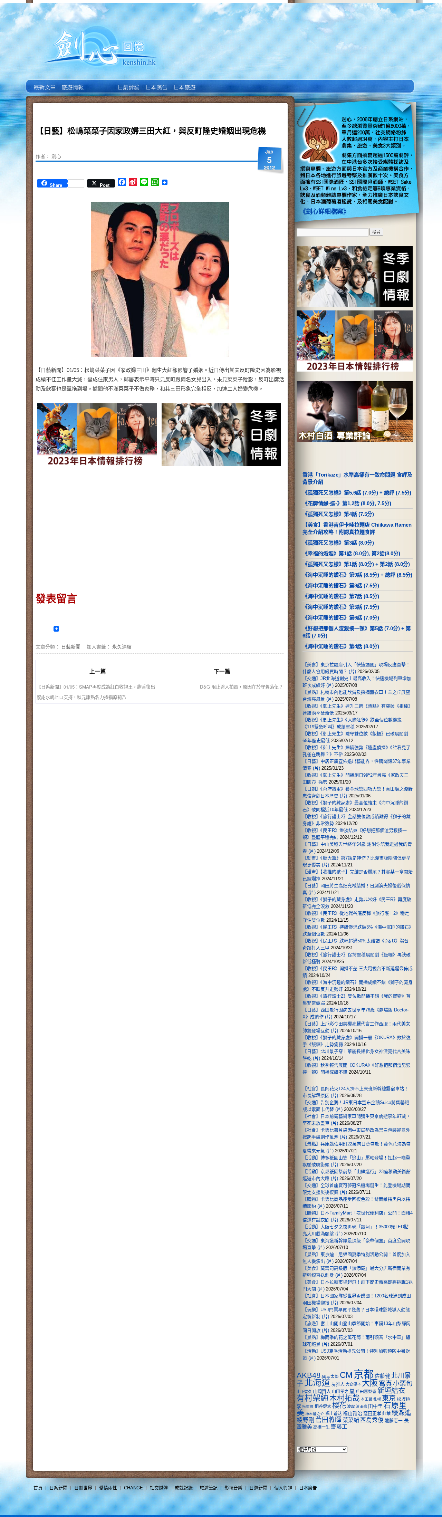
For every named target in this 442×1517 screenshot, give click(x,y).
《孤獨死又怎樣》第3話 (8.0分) (338, 543)
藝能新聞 (72, 82)
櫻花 (339, 1405)
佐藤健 (382, 1376)
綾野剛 (305, 1420)
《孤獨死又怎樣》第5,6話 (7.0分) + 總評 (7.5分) (356, 493)
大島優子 (353, 1384)
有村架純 (312, 1397)
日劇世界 (128, 82)
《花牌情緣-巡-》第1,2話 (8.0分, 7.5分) (346, 503)
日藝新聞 (70, 646)
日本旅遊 (184, 82)
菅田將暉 (328, 1419)
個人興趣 (283, 1487)
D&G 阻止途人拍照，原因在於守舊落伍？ (241, 686)
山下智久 (304, 1392)
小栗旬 (403, 1383)
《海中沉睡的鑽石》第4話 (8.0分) (340, 646)
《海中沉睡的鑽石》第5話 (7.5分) (340, 607)
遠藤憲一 (394, 1420)
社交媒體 (159, 1487)
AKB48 (308, 1375)
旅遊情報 (100, 82)
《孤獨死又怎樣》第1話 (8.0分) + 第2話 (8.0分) (356, 564)
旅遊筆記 (209, 1487)
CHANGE (133, 1487)
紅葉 (386, 1413)
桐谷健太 (323, 1406)
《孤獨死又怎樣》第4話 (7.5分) (338, 514)
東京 (389, 1398)
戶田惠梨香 (366, 1391)
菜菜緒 (351, 1420)
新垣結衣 (391, 1390)
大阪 (370, 1383)
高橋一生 (321, 1427)
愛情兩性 (108, 1487)
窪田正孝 (372, 1413)
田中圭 (375, 1406)
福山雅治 (352, 1413)
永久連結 (122, 646)
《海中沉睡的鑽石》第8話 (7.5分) (340, 585)
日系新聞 (58, 1487)
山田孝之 (340, 1391)
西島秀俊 (372, 1420)
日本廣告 (156, 82)
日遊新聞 (258, 1487)
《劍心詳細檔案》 (324, 211)
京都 (364, 1374)
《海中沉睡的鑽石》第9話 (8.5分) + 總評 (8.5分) (357, 575)
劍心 (56, 156)
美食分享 (212, 82)
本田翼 (366, 1399)
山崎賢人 (322, 1391)
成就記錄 (184, 1487)
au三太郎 (330, 1376)
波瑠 (351, 1406)
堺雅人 (338, 1384)
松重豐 (308, 1406)
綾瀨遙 (401, 1413)
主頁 (44, 82)
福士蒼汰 (333, 1413)
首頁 (37, 1487)
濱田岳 (361, 1406)
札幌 (377, 1399)
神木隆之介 (314, 1414)
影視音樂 (233, 1487)
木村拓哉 (344, 1398)
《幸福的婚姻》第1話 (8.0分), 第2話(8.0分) (351, 553)
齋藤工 (339, 1427)
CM (346, 1375)
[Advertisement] (98, 527)
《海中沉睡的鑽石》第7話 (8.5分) (340, 596)
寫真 (385, 1383)
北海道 (317, 1383)
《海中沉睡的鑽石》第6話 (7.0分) (340, 618)
